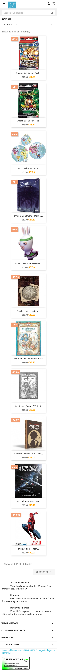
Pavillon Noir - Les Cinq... (28, 311)
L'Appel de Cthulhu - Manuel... (28, 216)
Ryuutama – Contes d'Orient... (29, 406)
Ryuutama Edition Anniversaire (28, 358)
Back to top (44, 572)
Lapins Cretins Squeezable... (28, 263)
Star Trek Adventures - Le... (28, 501)
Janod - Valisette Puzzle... (28, 168)
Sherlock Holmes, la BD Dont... (28, 453)
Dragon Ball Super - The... (29, 120)
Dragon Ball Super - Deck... (28, 73)
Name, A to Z (28, 24)
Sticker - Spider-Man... (28, 548)
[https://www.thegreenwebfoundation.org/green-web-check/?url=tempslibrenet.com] (16, 662)
